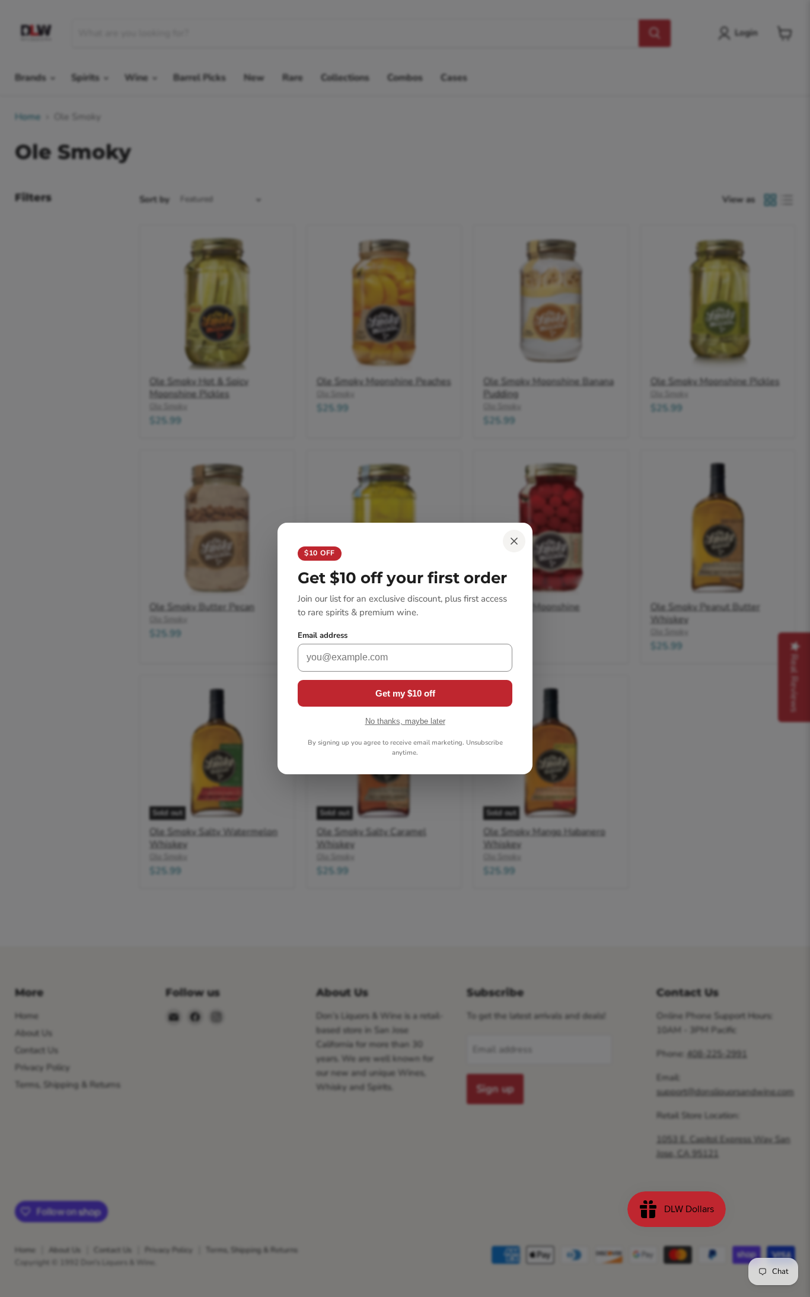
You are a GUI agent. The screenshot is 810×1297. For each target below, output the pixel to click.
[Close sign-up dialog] (514, 541)
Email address (322, 635)
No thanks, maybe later (405, 721)
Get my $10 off (405, 693)
